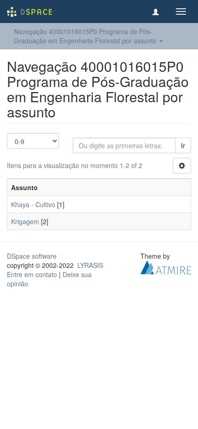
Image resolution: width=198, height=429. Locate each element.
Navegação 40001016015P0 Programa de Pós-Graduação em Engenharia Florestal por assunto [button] (86, 36)
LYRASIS (90, 265)
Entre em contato (32, 274)
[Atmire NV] (165, 266)
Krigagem (25, 221)
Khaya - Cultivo (33, 204)
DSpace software (32, 256)
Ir (183, 145)
